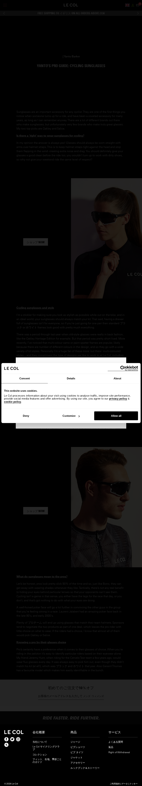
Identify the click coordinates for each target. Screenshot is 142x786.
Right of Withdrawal (119, 752)
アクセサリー (77, 762)
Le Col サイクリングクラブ (46, 748)
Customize (69, 415)
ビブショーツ (77, 747)
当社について (40, 741)
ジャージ (75, 741)
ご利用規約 (115, 783)
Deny (26, 415)
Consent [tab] (24, 378)
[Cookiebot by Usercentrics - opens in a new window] (123, 368)
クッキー (133, 783)
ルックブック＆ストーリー (85, 768)
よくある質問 (115, 741)
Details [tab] (71, 378)
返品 (110, 747)
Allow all (116, 415)
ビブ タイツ (76, 752)
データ (125, 783)
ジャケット (76, 757)
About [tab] (117, 378)
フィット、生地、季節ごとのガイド (47, 761)
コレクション (40, 754)
